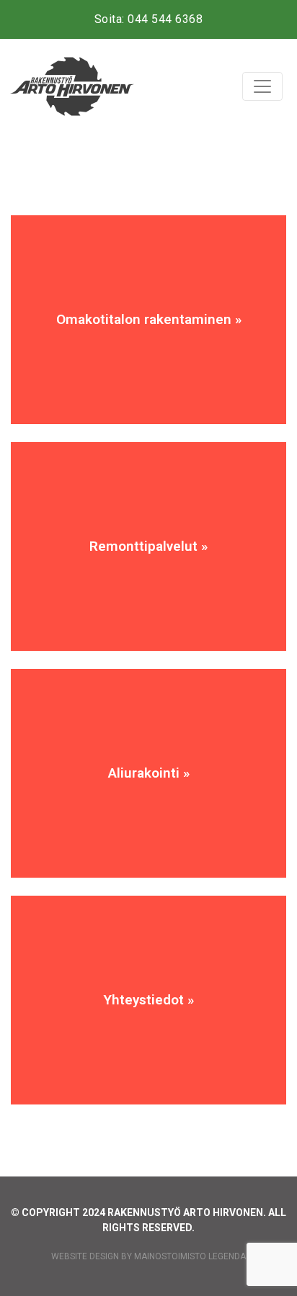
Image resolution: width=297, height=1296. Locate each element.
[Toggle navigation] (262, 86)
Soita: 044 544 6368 (148, 19)
